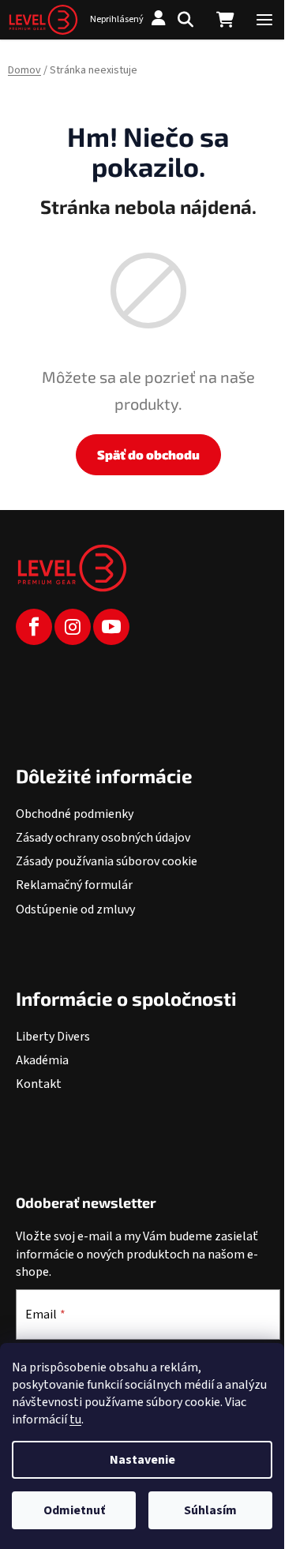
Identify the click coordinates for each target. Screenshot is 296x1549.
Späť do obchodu (148, 454)
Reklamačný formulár (74, 885)
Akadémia (42, 1060)
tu (75, 1419)
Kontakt (39, 1084)
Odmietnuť (74, 1510)
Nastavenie (142, 1459)
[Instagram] (72, 627)
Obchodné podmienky (74, 814)
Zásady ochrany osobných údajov (103, 837)
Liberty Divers (53, 1036)
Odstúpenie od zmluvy (75, 909)
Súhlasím (210, 1510)
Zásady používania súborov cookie (106, 861)
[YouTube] (111, 627)
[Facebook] (34, 627)
